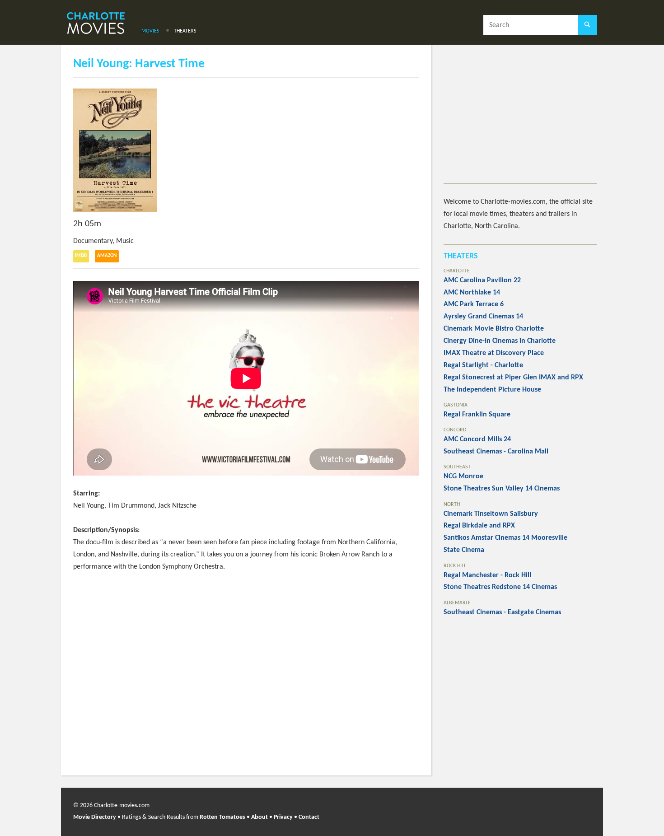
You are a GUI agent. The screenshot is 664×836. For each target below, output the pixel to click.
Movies (150, 31)
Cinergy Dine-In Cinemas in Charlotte (500, 341)
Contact (309, 817)
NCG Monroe (463, 476)
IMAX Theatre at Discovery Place (494, 353)
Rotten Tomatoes (222, 817)
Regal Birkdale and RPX (479, 525)
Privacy (283, 817)
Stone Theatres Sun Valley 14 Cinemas (502, 488)
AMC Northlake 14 (472, 292)
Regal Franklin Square (477, 414)
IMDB (81, 255)
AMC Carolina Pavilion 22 (482, 280)
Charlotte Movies (96, 23)
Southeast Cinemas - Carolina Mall (496, 451)
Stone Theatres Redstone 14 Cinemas (500, 587)
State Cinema (464, 550)
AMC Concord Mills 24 (477, 439)
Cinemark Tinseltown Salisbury (491, 514)
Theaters (185, 31)
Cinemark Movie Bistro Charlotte (494, 328)
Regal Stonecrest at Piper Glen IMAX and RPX (513, 377)
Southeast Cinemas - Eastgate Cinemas (502, 612)
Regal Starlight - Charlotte (483, 365)
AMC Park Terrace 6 (474, 304)
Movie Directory (94, 817)
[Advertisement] (520, 120)
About (259, 817)
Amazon (107, 255)
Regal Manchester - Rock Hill (487, 575)
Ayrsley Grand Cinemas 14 (483, 316)
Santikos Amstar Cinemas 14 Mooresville (505, 538)
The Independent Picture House (492, 389)
